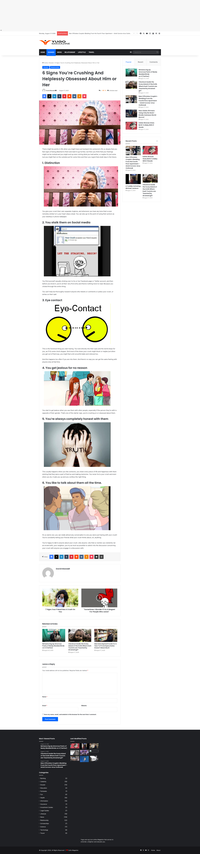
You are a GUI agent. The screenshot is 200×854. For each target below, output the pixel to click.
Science (43, 827)
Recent (140, 62)
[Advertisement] (62, 14)
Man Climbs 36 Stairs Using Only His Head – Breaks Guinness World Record (147, 114)
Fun (41, 794)
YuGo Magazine (73, 850)
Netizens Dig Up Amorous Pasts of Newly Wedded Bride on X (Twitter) (53, 646)
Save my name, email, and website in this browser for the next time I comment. (70, 714)
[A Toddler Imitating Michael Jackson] (133, 179)
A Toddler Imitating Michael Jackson (133, 187)
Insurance (43, 804)
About (158, 850)
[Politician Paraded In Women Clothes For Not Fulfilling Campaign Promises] (94, 752)
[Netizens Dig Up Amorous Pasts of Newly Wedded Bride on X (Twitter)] (53, 635)
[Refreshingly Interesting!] (54, 42)
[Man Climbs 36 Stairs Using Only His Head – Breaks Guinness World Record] (131, 113)
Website (84, 705)
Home (43, 52)
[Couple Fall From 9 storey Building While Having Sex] (74, 752)
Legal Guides (44, 810)
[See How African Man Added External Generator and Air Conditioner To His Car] (74, 758)
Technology (44, 830)
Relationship (70, 52)
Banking (43, 778)
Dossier (51, 52)
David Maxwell (50, 90)
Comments (154, 62)
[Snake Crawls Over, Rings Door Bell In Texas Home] (94, 758)
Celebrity (43, 781)
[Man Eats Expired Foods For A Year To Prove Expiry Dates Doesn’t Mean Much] (105, 635)
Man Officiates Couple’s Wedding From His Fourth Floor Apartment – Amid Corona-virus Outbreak (148, 100)
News (59, 52)
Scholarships (44, 823)
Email (44, 705)
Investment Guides (46, 807)
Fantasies (43, 791)
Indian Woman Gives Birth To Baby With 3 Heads (84, 33)
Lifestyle (82, 52)
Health (42, 798)
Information (44, 801)
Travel (91, 52)
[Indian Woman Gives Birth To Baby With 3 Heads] (131, 126)
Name (44, 697)
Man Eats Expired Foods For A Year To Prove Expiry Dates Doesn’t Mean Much (105, 646)
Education (43, 788)
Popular (128, 62)
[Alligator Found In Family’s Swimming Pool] (84, 759)
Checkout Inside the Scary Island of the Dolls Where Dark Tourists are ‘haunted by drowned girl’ (79, 647)
